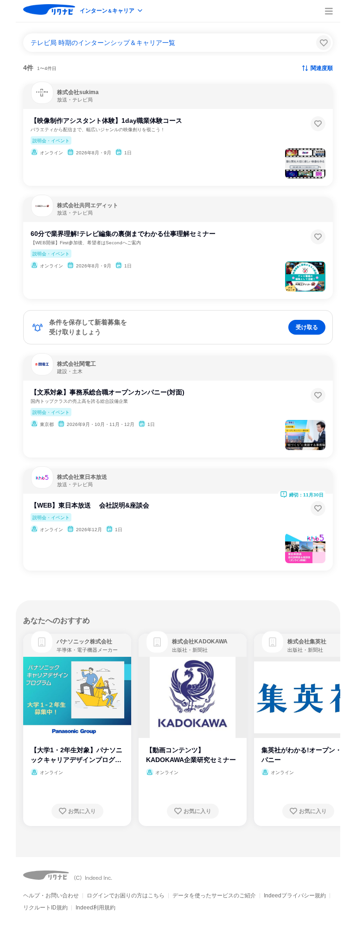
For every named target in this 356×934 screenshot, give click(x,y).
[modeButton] (111, 11)
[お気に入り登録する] (318, 123)
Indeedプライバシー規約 (295, 895)
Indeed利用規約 (95, 907)
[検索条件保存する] (323, 42)
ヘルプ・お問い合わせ (51, 895)
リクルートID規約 (45, 907)
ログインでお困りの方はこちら (126, 895)
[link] (42, 642)
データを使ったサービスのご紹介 (214, 895)
